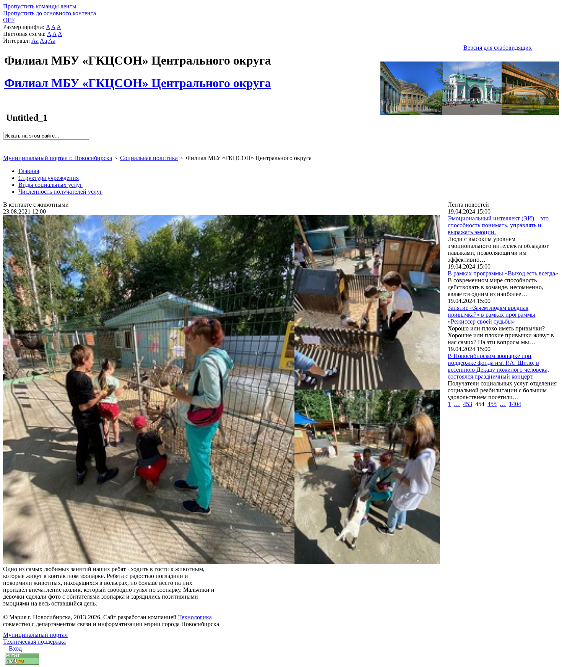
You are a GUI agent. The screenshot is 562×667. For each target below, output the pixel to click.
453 (467, 404)
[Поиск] (5, 143)
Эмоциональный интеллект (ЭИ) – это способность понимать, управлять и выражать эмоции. (498, 225)
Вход (15, 648)
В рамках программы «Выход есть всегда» (503, 273)
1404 (515, 404)
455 (492, 404)
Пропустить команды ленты (39, 6)
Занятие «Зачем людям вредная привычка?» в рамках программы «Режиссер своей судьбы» (491, 314)
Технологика (195, 617)
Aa (35, 40)
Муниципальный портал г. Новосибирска (57, 158)
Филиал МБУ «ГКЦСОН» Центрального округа (137, 78)
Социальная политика (149, 158)
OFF (9, 20)
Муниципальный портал (35, 634)
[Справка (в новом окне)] (6, 150)
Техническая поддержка (34, 641)
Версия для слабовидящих (497, 47)
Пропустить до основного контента (49, 13)
